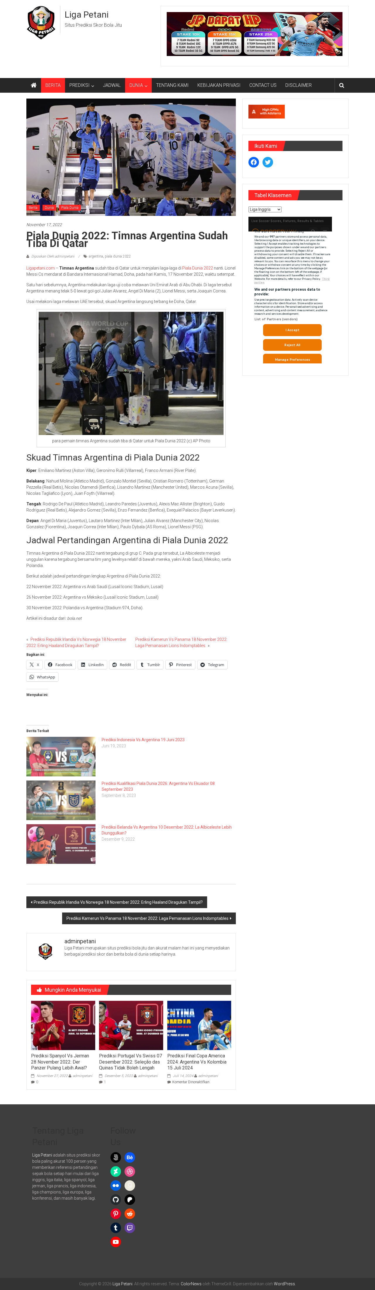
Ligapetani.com (40, 268)
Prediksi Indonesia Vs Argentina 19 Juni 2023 (143, 739)
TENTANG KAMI (172, 85)
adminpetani (82, 1076)
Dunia (49, 208)
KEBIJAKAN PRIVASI (219, 85)
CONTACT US (263, 85)
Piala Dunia (70, 208)
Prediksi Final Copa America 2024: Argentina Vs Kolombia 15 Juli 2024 (196, 1062)
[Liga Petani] (33, 85)
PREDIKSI (79, 85)
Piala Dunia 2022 (197, 268)
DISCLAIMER (298, 85)
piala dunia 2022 (118, 256)
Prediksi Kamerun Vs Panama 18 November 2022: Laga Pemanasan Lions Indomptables (148, 918)
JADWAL (112, 85)
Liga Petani (87, 14)
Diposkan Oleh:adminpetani (52, 256)
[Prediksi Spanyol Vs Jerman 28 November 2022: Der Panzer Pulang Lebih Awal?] (63, 1025)
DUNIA (136, 85)
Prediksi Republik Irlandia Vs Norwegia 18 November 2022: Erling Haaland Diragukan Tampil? (118, 902)
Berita (33, 208)
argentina (96, 256)
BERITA (53, 85)
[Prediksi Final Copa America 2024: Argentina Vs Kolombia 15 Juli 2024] (199, 1025)
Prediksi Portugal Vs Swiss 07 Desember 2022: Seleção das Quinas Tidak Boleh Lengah (130, 1062)
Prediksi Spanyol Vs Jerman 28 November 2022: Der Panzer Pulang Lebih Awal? (60, 1062)
